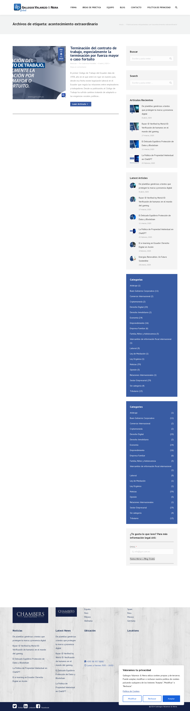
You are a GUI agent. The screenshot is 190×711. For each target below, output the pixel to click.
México (87, 617)
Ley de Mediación (137, 353)
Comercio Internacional (140, 296)
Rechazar (152, 698)
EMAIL (132, 546)
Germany (131, 620)
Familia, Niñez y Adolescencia (143, 333)
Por (87, 63)
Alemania (88, 620)
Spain (129, 609)
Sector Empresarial (138, 380)
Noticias (73, 63)
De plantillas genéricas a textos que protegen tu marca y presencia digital (157, 110)
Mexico (130, 617)
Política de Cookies (131, 691)
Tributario (134, 391)
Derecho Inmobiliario (139, 312)
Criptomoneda (136, 301)
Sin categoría (135, 385)
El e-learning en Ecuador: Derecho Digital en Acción (154, 245)
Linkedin (32, 707)
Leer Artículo (79, 104)
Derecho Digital (137, 307)
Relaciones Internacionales (141, 375)
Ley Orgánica (135, 359)
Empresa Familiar (137, 328)
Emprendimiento (137, 323)
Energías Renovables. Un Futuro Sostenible (153, 259)
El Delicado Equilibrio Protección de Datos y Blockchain (158, 143)
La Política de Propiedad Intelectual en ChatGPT (158, 157)
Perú (86, 613)
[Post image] (134, 109)
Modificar (132, 698)
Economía (134, 317)
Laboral (133, 348)
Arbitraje (133, 285)
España (87, 609)
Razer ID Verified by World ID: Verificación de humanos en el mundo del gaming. (155, 127)
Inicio (121, 24)
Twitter (20, 707)
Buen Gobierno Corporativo (142, 291)
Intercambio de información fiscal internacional (150, 339)
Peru (129, 613)
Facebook (45, 707)
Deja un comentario (78, 67)
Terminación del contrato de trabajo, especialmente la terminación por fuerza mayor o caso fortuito (94, 53)
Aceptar (171, 698)
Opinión (133, 369)
